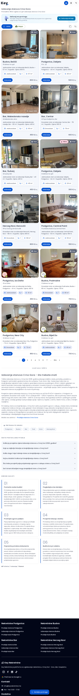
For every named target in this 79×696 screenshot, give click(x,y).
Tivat (33, 429)
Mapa (20, 26)
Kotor (41, 429)
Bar (26, 429)
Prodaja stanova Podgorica (11, 628)
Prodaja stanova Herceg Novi (52, 645)
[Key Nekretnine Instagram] (3, 672)
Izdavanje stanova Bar (9, 648)
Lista (8, 26)
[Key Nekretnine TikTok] (16, 672)
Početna (6, 566)
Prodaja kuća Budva (48, 635)
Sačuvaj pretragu (67, 18)
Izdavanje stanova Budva (50, 631)
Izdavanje (13, 566)
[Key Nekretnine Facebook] (8, 672)
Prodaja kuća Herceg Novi (50, 651)
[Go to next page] (59, 360)
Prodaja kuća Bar (7, 651)
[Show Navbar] (76, 3)
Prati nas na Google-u (12, 677)
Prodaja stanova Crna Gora (27, 418)
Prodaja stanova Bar (9, 645)
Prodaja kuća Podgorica (10, 635)
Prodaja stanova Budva (49, 628)
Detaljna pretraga (41, 692)
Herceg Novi (51, 429)
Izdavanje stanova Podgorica (12, 631)
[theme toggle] (71, 3)
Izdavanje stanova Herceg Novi (52, 648)
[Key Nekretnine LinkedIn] (12, 672)
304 (55, 360)
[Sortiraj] (75, 26)
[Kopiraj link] (70, 26)
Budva (18, 429)
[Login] (66, 3)
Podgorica (8, 429)
